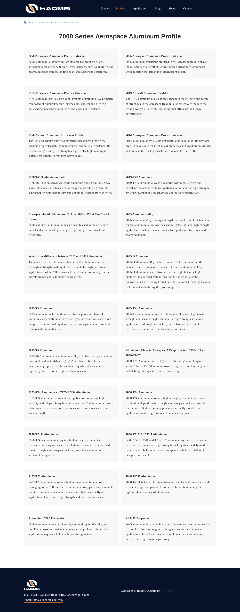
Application (140, 8)
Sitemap (168, 590)
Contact (187, 8)
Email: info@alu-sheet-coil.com (43, 599)
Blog (158, 8)
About (172, 8)
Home (105, 8)
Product (120, 8)
